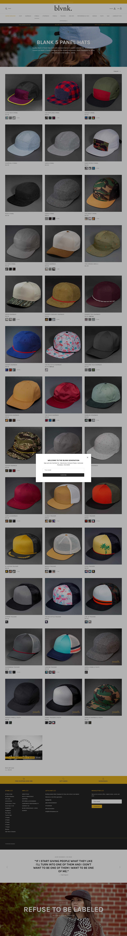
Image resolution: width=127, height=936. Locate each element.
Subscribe (63, 474)
